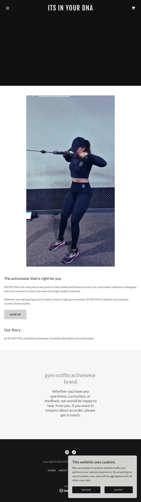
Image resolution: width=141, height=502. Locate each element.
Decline (86, 489)
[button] (14, 8)
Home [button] (52, 470)
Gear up (15, 314)
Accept (118, 489)
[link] (70, 9)
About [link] (63, 470)
